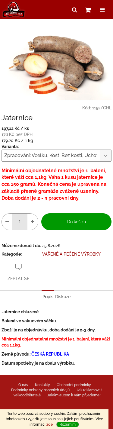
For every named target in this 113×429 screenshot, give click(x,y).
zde (49, 424)
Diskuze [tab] (63, 296)
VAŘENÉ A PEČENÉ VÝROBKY (71, 254)
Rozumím (68, 424)
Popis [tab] (47, 296)
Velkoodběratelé (27, 395)
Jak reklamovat (89, 390)
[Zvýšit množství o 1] (32, 222)
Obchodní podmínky (74, 385)
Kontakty (42, 385)
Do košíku (76, 221)
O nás (23, 385)
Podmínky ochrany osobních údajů (40, 390)
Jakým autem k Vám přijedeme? (74, 395)
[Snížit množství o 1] (7, 222)
